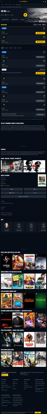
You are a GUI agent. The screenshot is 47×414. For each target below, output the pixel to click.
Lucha (2, 398)
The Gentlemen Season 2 (17, 400)
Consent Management (24, 374)
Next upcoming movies (5, 395)
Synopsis (22, 19)
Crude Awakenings (5, 400)
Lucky (14, 385)
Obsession (3, 381)
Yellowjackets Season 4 (17, 397)
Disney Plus (26, 385)
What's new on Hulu (39, 391)
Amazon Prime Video (28, 387)
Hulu (25, 388)
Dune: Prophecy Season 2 (18, 398)
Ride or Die (15, 383)
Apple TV (26, 383)
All (2, 47)
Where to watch (5, 19)
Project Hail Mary (4, 385)
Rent (11, 47)
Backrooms (3, 383)
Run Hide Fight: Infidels (6, 397)
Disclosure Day (4, 390)
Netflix (25, 381)
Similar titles (36, 19)
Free (6, 47)
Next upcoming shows (17, 395)
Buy (15, 47)
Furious (14, 381)
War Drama (11, 203)
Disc (19, 47)
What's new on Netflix (39, 381)
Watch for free (15, 19)
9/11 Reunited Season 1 (17, 402)
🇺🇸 (43, 24)
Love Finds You (4, 405)
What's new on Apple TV (40, 383)
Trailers (29, 19)
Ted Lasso (15, 388)
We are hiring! (5, 374)
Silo (13, 387)
